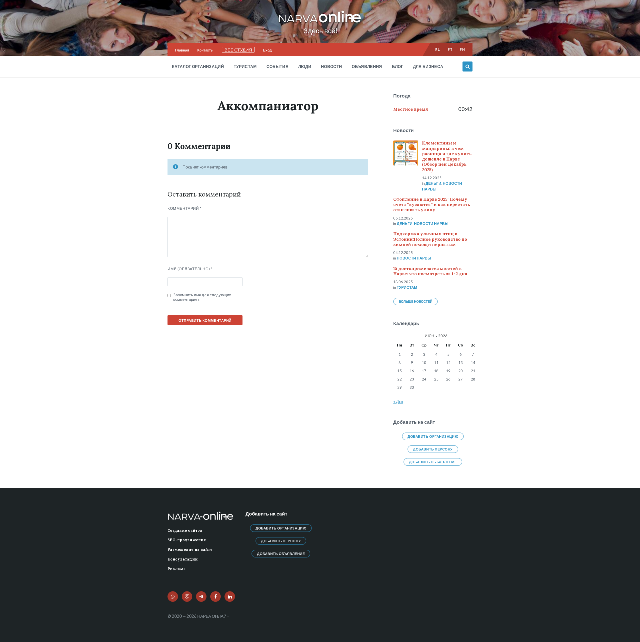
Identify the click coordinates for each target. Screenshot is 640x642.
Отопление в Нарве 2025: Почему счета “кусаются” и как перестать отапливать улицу (431, 204)
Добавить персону (433, 449)
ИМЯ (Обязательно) (190, 268)
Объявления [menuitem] (367, 66)
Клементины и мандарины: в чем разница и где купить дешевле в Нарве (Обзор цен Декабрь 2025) (447, 156)
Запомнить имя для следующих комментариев (202, 297)
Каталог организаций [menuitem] (198, 66)
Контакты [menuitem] (205, 50)
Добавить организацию (433, 436)
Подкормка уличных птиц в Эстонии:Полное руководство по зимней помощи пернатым (430, 239)
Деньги (433, 183)
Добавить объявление (433, 462)
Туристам (407, 287)
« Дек (398, 401)
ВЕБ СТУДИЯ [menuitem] (238, 49)
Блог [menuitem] (397, 66)
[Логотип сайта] (320, 23)
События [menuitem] (277, 66)
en (462, 49)
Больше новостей (415, 302)
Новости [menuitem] (331, 66)
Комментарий (185, 208)
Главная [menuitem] (182, 50)
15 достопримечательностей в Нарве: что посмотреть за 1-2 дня (430, 271)
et (450, 49)
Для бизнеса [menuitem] (428, 66)
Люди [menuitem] (304, 66)
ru (437, 49)
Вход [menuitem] (267, 50)
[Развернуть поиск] (467, 67)
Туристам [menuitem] (245, 66)
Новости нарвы (431, 223)
